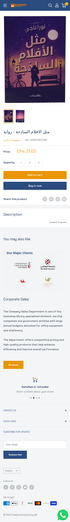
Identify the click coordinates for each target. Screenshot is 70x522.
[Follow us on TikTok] (31, 487)
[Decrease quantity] (20, 162)
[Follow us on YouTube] (25, 487)
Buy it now (35, 185)
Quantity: (9, 162)
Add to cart (35, 175)
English (8, 470)
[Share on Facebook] (44, 199)
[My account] (57, 5)
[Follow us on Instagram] (18, 487)
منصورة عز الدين (11, 139)
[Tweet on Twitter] (57, 199)
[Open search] (50, 5)
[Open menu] (5, 5)
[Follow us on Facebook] (5, 487)
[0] (64, 5)
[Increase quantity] (38, 162)
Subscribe (15, 454)
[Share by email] (64, 199)
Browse (13, 365)
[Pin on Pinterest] (51, 199)
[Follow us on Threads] (12, 487)
